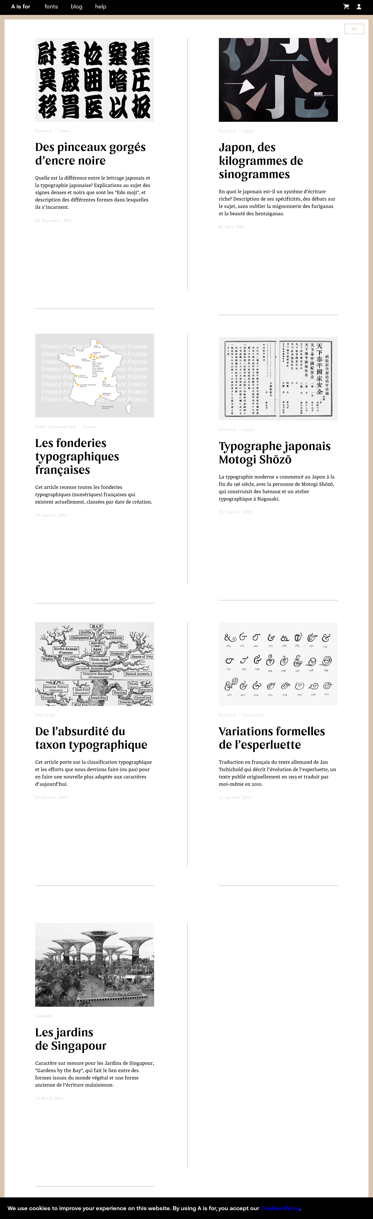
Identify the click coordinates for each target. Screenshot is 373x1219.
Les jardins (64, 1032)
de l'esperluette (260, 745)
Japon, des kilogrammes (254, 154)
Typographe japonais (275, 446)
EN (354, 29)
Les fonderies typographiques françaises (77, 457)
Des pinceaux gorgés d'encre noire (90, 154)
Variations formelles (272, 731)
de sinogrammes (261, 167)
